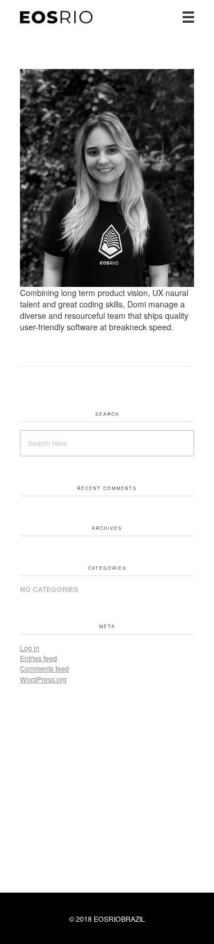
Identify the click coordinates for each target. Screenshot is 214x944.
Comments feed (44, 668)
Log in (29, 648)
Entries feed (38, 658)
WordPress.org (43, 679)
